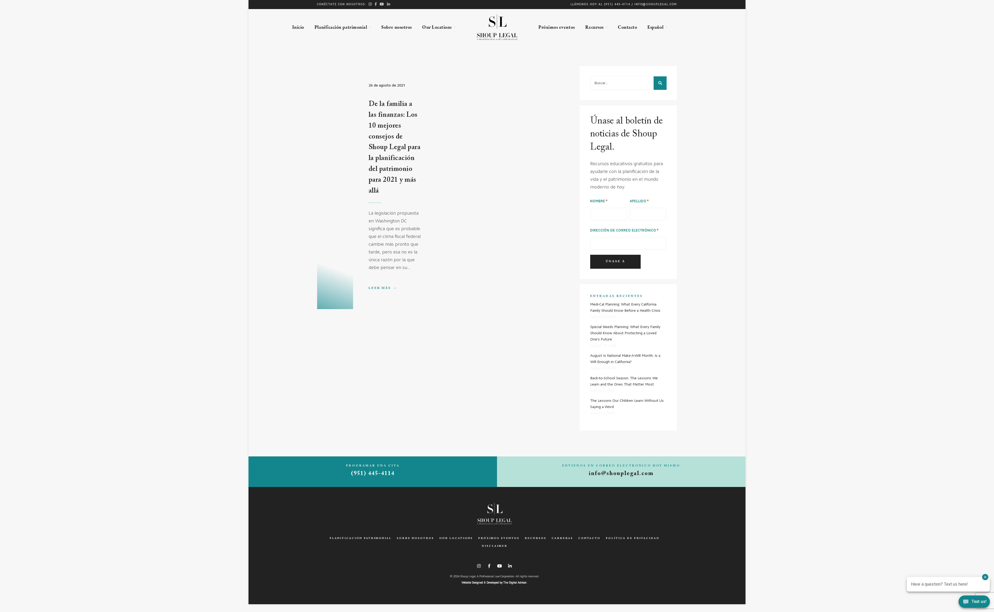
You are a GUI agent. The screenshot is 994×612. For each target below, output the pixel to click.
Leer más (380, 288)
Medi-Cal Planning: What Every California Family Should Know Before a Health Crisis (625, 307)
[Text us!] (974, 602)
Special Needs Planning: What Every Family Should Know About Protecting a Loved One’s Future (625, 333)
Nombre (597, 201)
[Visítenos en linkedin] (389, 4)
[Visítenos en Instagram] (370, 4)
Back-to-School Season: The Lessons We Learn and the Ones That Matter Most (624, 381)
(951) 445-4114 (617, 4)
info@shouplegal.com (655, 4)
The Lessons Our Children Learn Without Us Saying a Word (627, 404)
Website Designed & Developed (480, 582)
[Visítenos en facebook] (376, 4)
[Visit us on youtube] (382, 4)
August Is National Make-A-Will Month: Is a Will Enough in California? (625, 359)
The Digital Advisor (515, 582)
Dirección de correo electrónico (623, 230)
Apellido (638, 201)
